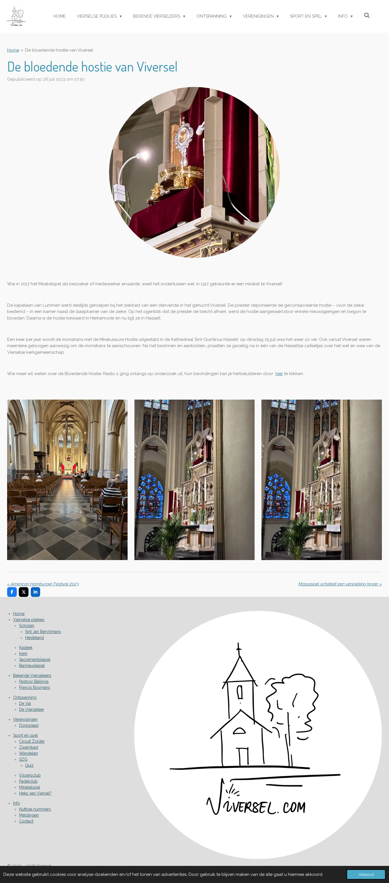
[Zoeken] (367, 16)
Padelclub (28, 781)
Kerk (23, 653)
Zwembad (28, 747)
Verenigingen (25, 719)
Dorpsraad (28, 725)
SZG (23, 759)
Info (16, 803)
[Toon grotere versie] (194, 172)
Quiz (29, 765)
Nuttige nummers (35, 809)
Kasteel (25, 647)
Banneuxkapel (32, 665)
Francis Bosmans (34, 687)
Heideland (34, 637)
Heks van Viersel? (35, 793)
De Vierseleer (31, 709)
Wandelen (28, 753)
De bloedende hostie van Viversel (59, 50)
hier (279, 373)
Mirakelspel (29, 787)
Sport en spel (25, 735)
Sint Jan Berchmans (43, 631)
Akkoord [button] (366, 874)
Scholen (26, 625)
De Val (25, 703)
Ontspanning (24, 697)
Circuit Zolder (32, 741)
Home (13, 50)
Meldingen (29, 815)
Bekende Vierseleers (32, 675)
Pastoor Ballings (34, 681)
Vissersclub (30, 775)
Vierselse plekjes (28, 619)
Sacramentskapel (34, 659)
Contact (26, 821)
